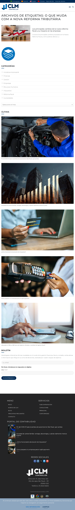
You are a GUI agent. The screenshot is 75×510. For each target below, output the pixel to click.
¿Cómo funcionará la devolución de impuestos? (13, 252)
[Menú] (70, 7)
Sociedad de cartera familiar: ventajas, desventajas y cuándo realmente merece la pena (24, 205)
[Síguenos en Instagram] (38, 461)
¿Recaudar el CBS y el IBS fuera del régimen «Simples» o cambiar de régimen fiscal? (23, 345)
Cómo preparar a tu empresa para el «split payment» (15, 298)
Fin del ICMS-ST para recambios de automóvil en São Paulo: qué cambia (20, 158)
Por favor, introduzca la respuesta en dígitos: (16, 367)
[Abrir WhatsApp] (70, 505)
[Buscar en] (73, 7)
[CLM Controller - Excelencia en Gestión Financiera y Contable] (10, 7)
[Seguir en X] (41, 461)
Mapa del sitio (50, 1)
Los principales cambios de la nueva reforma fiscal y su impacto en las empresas (50, 30)
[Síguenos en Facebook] (34, 461)
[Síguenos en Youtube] (47, 461)
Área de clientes (60, 1)
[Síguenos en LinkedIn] (44, 461)
